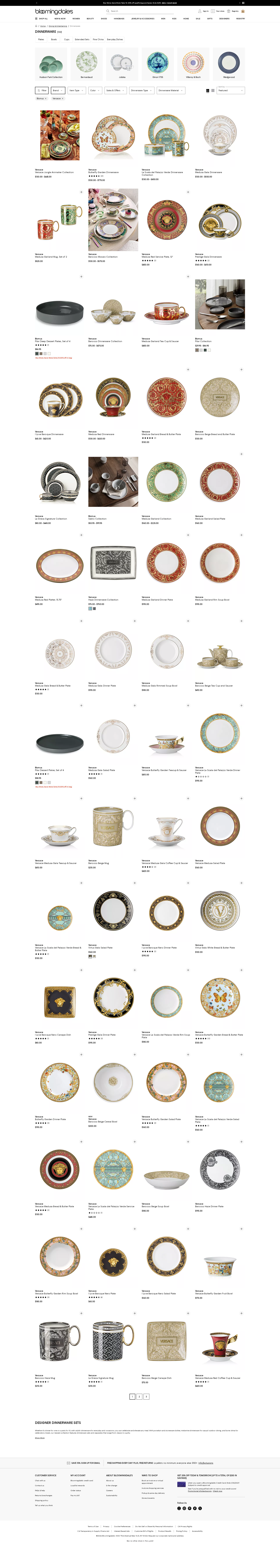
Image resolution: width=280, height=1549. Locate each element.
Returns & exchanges (43, 1495)
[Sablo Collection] (113, 482)
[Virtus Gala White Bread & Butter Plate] (220, 910)
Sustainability (111, 1495)
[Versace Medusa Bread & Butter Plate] (60, 1169)
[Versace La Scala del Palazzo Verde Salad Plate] (220, 1082)
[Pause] (243, 3)
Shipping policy (41, 1500)
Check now (217, 1491)
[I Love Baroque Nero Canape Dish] (60, 998)
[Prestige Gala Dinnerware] (220, 220)
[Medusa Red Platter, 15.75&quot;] (60, 563)
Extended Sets (82, 39)
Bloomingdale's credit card (82, 1481)
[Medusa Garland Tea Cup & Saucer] (167, 304)
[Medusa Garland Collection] (167, 482)
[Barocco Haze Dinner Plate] (220, 1169)
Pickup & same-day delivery (153, 1493)
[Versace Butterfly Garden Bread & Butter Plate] (220, 998)
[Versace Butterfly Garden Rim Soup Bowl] (60, 1256)
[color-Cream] (49, 353)
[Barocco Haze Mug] (60, 1341)
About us (110, 1481)
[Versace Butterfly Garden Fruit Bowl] (220, 1256)
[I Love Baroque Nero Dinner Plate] (167, 910)
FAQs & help (40, 1491)
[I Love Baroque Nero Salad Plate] (167, 1256)
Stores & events (148, 1498)
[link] (60, 173)
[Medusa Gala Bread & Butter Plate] (60, 648)
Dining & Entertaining (58, 26)
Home (43, 26)
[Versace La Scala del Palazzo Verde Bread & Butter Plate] (60, 910)
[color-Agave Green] (36, 353)
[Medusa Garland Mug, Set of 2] (60, 220)
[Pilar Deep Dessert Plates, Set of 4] (60, 304)
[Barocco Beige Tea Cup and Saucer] (220, 648)
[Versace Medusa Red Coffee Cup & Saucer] (220, 1341)
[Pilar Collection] (220, 304)
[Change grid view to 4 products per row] (207, 91)
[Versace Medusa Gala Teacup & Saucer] (60, 826)
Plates (41, 39)
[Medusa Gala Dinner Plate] (113, 648)
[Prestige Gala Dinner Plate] (113, 998)
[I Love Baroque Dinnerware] (60, 397)
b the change (111, 1486)
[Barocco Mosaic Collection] (113, 220)
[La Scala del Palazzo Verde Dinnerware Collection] (167, 135)
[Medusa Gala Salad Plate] (113, 733)
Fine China (98, 39)
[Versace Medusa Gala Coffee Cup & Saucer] (167, 826)
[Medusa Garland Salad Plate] (220, 482)
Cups (66, 39)
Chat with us (40, 1481)
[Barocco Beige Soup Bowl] (167, 1169)
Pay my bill (75, 1495)
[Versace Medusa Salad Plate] (220, 826)
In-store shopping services (153, 1488)
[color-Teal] (90, 608)
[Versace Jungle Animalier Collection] (60, 135)
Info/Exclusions (205, 1463)
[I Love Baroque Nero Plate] (113, 1256)
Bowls (54, 39)
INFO (178, 3)
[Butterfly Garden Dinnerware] (113, 135)
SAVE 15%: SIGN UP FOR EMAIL (85, 1463)
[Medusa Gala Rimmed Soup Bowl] (167, 648)
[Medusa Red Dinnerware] (113, 397)
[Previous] (38, 135)
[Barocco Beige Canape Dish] (167, 1341)
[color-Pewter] (41, 353)
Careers (109, 1491)
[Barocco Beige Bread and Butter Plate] (220, 397)
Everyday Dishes (115, 39)
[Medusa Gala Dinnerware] (220, 135)
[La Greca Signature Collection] (60, 482)
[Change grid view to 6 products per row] (212, 90)
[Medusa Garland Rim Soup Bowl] (220, 563)
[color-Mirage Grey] (45, 353)
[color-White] (94, 956)
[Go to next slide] (240, 3)
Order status (76, 1491)
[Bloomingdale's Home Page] (54, 12)
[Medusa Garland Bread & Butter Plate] (167, 397)
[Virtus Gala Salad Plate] (113, 910)
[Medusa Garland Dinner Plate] (167, 563)
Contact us (39, 1486)
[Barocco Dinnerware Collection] (113, 304)
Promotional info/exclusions (200, 1491)
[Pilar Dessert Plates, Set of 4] (60, 733)
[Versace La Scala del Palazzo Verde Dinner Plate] (220, 733)
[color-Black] (94, 608)
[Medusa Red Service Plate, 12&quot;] (167, 220)
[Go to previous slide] (36, 3)
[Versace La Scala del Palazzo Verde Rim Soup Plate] (167, 998)
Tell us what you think (44, 1505)
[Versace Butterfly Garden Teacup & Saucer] (167, 733)
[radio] (37, 354)
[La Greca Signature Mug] (113, 1341)
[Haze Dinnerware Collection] (113, 563)
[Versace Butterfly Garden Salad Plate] (167, 1082)
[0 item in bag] (243, 11)
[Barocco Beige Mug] (113, 826)
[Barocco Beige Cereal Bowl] (113, 1082)
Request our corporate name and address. (166, 1536)
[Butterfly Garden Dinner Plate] (60, 1082)
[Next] (81, 135)
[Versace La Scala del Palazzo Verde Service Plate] (113, 1169)
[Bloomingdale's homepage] (36, 26)
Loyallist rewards (78, 1486)
